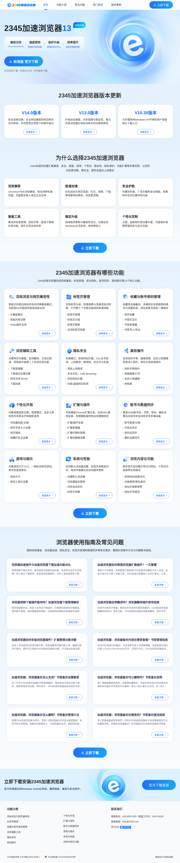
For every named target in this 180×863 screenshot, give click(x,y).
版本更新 (116, 4)
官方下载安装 (159, 785)
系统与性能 (69, 836)
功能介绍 (61, 4)
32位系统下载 (11, 71)
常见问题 (80, 4)
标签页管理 (12, 821)
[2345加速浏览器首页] (21, 5)
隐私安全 (11, 837)
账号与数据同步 (71, 826)
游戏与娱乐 (69, 831)
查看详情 (73, 585)
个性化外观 (69, 816)
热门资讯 (98, 4)
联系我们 (127, 827)
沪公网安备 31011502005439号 (62, 857)
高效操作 (11, 842)
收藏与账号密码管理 (17, 827)
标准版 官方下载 (26, 62)
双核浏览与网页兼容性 (18, 816)
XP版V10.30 (25, 71)
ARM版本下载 (40, 71)
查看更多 (30, 132)
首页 (45, 4)
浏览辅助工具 (14, 832)
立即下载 (163, 5)
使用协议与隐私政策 (164, 857)
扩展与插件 (69, 821)
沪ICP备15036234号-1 (30, 857)
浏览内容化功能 (71, 842)
